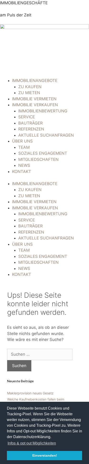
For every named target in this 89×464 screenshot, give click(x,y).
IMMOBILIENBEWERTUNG (42, 111)
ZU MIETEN (29, 92)
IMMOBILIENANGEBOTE (34, 80)
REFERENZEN (31, 129)
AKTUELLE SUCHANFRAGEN (46, 135)
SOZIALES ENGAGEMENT (42, 153)
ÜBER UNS (22, 141)
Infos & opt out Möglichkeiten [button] (32, 443)
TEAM (24, 147)
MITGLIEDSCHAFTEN (38, 159)
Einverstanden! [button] (44, 455)
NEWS (24, 165)
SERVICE (26, 117)
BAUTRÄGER (30, 123)
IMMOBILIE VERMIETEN (34, 98)
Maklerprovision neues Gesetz (30, 393)
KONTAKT (21, 171)
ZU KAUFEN (30, 86)
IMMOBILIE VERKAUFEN (35, 104)
